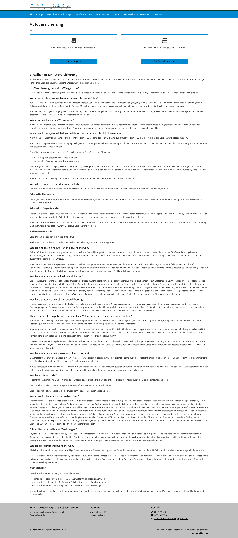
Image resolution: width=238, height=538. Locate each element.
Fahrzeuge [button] (66, 14)
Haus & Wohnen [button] (102, 14)
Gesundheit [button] (52, 14)
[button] (31, 14)
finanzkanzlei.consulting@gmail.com (171, 518)
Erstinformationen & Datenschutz (169, 530)
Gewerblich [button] (145, 14)
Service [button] (158, 14)
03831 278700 (160, 512)
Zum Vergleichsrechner (164, 61)
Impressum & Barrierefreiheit (196, 530)
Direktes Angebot (74, 61)
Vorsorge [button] (38, 14)
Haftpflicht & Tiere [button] (83, 14)
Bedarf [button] (117, 14)
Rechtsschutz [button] (130, 14)
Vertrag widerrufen (200, 533)
